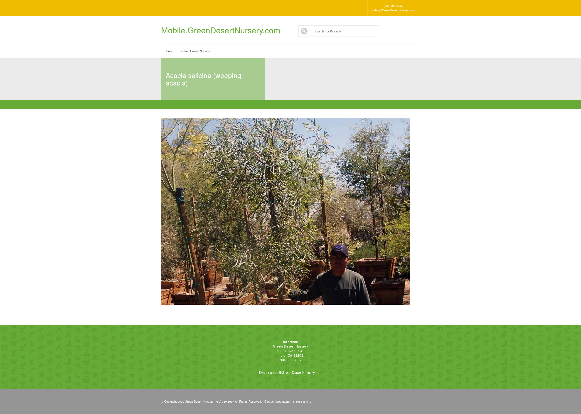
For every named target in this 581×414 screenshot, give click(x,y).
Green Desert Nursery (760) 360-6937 (209, 401)
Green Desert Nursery (195, 51)
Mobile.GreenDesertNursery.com (220, 29)
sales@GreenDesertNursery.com (393, 10)
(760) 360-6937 (393, 5)
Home (168, 51)
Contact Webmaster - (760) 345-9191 (288, 401)
